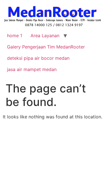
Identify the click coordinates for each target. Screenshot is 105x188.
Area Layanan (45, 35)
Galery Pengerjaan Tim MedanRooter (46, 47)
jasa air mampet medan (32, 69)
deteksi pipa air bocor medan (38, 58)
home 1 (14, 35)
